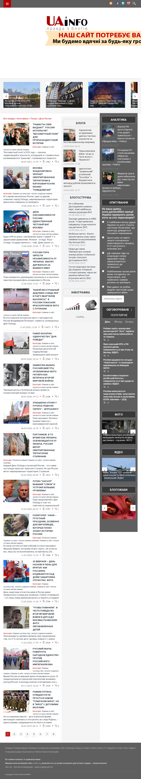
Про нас (8, 767)
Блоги (80, 123)
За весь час (129, 322)
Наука (78, 748)
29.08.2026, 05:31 (77, 263)
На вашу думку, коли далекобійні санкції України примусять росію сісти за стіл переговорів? (118, 213)
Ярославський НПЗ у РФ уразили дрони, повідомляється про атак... (19, 103)
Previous (5, 96)
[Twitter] (122, 4)
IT (105, 748)
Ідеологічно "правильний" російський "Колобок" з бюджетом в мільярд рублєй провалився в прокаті (79, 177)
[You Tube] (128, 4)
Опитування (118, 202)
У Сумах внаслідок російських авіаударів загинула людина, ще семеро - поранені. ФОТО (118, 438)
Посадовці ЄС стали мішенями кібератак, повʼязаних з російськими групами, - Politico (118, 157)
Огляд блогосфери (13, 752)
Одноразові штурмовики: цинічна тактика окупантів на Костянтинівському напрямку (80, 136)
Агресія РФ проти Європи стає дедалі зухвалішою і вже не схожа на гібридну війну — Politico (118, 134)
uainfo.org (37, 763)
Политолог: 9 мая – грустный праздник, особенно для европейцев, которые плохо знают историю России (46, 524)
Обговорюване (117, 309)
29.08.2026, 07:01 (77, 215)
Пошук (34, 118)
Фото (119, 414)
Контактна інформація (23, 767)
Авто (100, 748)
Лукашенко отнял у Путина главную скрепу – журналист (46, 405)
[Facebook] (116, 4)
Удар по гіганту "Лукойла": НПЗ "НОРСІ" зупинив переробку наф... (106, 103)
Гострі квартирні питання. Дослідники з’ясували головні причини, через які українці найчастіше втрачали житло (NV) (82, 272)
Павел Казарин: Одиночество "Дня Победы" (44, 336)
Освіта (93, 748)
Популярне (119, 315)
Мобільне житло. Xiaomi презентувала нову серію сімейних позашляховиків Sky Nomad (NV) (82, 238)
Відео (119, 452)
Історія (86, 748)
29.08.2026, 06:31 (77, 230)
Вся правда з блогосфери (15, 118)
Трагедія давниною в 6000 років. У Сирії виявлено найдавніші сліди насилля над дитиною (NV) (82, 223)
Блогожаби (118, 489)
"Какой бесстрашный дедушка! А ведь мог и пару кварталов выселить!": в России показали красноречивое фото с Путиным (46, 299)
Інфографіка (80, 292)
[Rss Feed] (110, 4)
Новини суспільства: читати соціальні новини (32, 194)
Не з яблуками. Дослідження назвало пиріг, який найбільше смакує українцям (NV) (80, 208)
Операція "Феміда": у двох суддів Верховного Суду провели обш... (60, 103)
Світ (63, 748)
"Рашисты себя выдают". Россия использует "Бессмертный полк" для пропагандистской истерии (45, 133)
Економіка (55, 748)
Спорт (119, 748)
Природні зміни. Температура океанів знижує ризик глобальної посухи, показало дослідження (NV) (82, 255)
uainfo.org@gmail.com (43, 767)
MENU (7, 4)
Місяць (118, 321)
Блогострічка (80, 197)
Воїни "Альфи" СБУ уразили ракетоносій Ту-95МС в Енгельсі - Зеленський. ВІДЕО (119, 475)
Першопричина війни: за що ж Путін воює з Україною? (87, 155)
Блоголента (28, 752)
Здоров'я (111, 748)
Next (135, 96)
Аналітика (119, 119)
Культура (70, 748)
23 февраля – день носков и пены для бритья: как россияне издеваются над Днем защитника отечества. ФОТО (45, 570)
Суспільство (43, 748)
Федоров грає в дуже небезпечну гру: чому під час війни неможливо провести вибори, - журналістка (118, 182)
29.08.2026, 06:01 (77, 245)
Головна (8, 748)
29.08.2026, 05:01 (77, 281)
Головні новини (20, 748)
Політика (32, 748)
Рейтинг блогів (41, 752)
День (107, 321)
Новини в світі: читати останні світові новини (30, 673)
